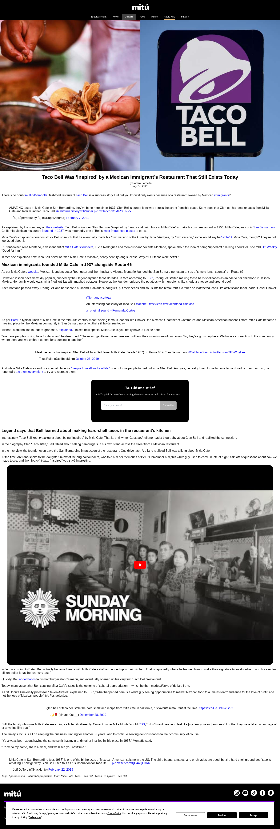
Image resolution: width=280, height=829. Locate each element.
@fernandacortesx (98, 297)
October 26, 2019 (87, 358)
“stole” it (226, 237)
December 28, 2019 (93, 714)
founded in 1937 (53, 230)
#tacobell (142, 304)
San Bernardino (264, 227)
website (33, 271)
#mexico (188, 304)
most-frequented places (119, 230)
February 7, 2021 (77, 217)
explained (65, 329)
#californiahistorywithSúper (74, 211)
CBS (141, 724)
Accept (254, 815)
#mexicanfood (172, 304)
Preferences (190, 815)
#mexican (155, 304)
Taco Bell (82, 195)
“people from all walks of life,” (90, 368)
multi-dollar (36, 195)
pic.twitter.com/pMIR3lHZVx (112, 211)
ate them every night (29, 371)
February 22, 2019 (60, 769)
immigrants (221, 195)
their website (54, 227)
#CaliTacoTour (198, 352)
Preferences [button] (35, 817)
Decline (222, 815)
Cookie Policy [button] (114, 813)
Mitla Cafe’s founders (79, 247)
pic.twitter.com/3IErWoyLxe (227, 352)
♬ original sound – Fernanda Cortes (110, 310)
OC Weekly (269, 247)
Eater (14, 320)
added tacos (27, 679)
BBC (149, 278)
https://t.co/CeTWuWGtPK (216, 708)
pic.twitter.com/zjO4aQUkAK (131, 763)
